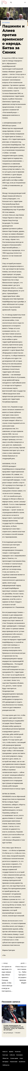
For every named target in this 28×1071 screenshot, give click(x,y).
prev (3, 1021)
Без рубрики (6, 22)
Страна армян (14, 1058)
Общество (5, 1058)
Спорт (21, 1058)
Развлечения (13, 1061)
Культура (5, 1055)
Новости (5, 1051)
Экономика (19, 1055)
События (12, 1055)
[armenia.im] (5, 2)
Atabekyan (10, 1032)
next (24, 1021)
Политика (18, 1051)
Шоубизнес (22, 1061)
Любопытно (6, 1065)
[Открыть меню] (25, 2)
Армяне (11, 1051)
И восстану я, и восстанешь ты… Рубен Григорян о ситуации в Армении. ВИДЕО (21, 973)
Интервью (5, 1061)
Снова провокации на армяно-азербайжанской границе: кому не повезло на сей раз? (13, 1028)
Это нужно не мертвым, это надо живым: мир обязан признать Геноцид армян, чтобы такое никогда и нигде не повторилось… (7, 977)
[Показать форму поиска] (10, 2)
